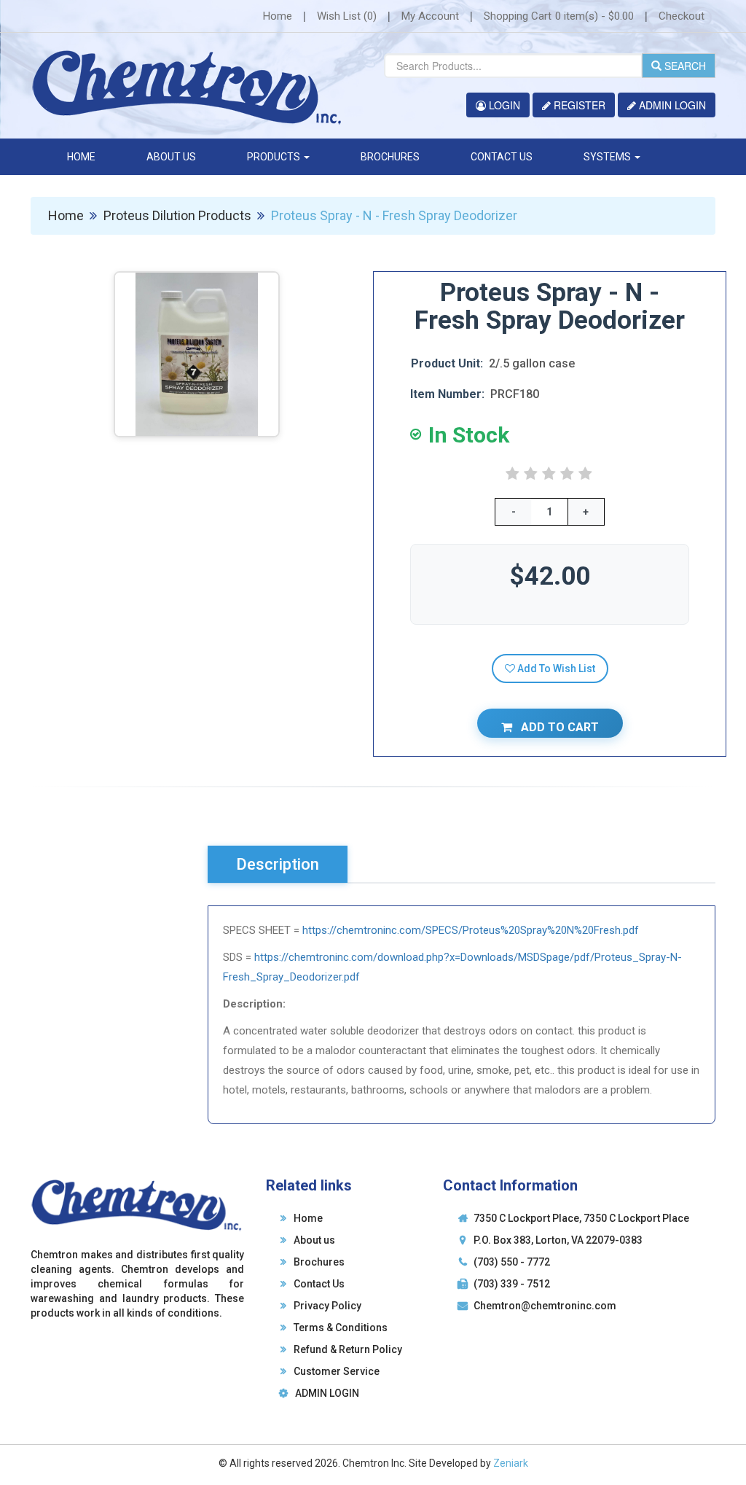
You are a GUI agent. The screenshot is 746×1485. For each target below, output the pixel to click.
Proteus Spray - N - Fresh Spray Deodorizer (394, 215)
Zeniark (510, 1463)
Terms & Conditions (341, 1327)
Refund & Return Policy (348, 1349)
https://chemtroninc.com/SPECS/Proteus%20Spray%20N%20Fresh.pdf (470, 930)
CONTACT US (502, 157)
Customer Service (337, 1371)
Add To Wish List (555, 668)
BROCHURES (390, 157)
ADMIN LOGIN (671, 105)
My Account (430, 16)
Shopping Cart (559, 16)
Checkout (681, 16)
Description (277, 864)
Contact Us (320, 1284)
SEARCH (683, 65)
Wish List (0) (347, 16)
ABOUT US (171, 157)
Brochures (320, 1262)
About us (315, 1240)
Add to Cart (558, 727)
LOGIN (503, 105)
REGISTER (578, 105)
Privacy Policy (328, 1305)
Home (277, 16)
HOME (81, 157)
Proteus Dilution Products (177, 215)
